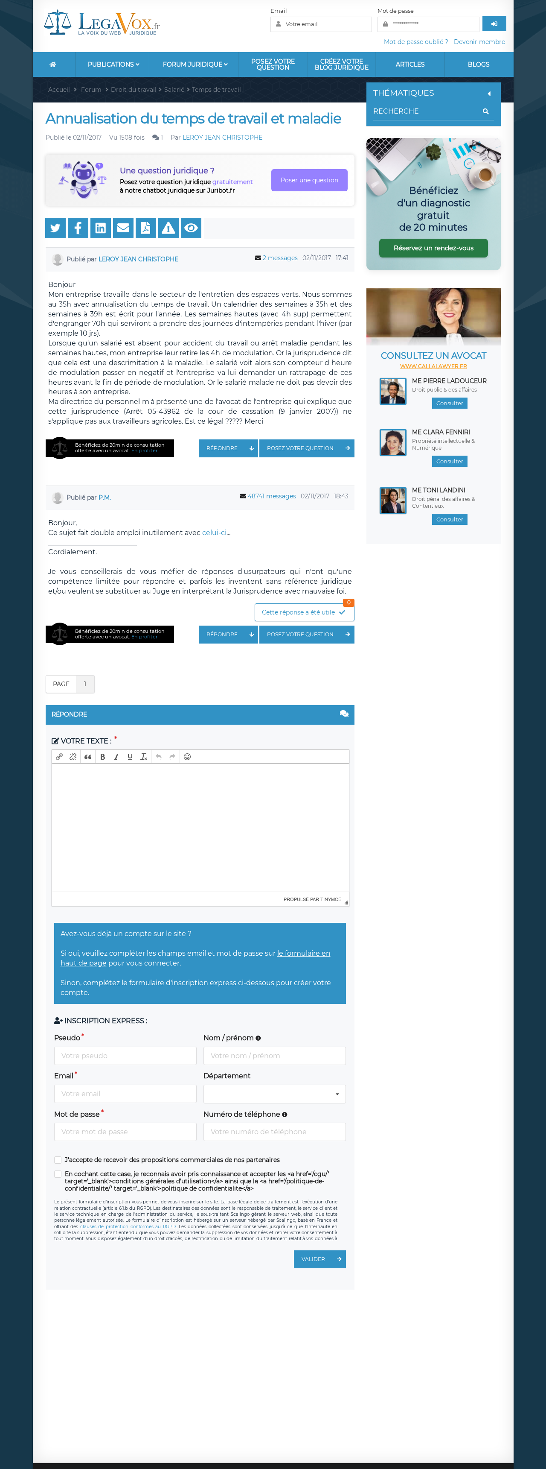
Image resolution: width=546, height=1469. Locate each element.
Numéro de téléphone (242, 1114)
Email (278, 10)
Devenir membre (479, 42)
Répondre (222, 448)
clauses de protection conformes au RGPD (128, 1226)
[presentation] (59, 757)
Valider (313, 1259)
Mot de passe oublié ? (416, 42)
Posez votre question (273, 64)
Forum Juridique (193, 64)
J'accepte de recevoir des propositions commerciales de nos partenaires (172, 1160)
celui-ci (214, 533)
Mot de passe (396, 10)
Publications (112, 64)
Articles (410, 64)
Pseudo (67, 1038)
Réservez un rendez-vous (433, 248)
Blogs (479, 64)
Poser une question (309, 180)
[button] (59, 756)
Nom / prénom (229, 1038)
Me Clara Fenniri (441, 432)
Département (227, 1076)
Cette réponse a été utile (306, 610)
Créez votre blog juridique (342, 64)
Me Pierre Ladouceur (449, 381)
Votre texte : (86, 741)
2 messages (280, 258)
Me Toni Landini (438, 490)
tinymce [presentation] (330, 898)
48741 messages (272, 496)
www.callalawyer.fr (433, 366)
